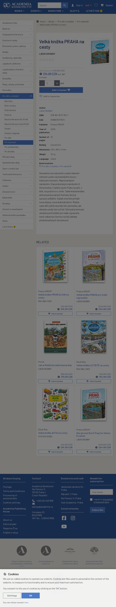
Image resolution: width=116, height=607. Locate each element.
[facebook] (64, 518)
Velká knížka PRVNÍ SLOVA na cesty (53, 296)
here (26, 602)
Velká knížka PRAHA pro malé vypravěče (91, 296)
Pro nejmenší (10, 142)
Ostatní (8, 128)
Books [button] (18, 10)
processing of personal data (103, 500)
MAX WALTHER (45, 301)
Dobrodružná (10, 110)
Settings (12, 595)
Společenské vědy (11, 162)
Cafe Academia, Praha (72, 502)
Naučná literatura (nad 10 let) (17, 124)
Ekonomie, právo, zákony (14, 46)
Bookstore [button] (54, 10)
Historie (8, 115)
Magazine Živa (10, 528)
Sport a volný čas (10, 168)
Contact (36, 478)
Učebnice (6, 180)
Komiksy (6, 203)
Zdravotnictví (8, 191)
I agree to (103, 500)
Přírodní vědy (8, 157)
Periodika (6, 90)
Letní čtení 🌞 (94, 10)
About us (7, 519)
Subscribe (97, 509)
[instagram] (73, 518)
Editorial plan (9, 524)
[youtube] (64, 526)
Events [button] (35, 10)
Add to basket (59, 90)
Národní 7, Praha (69, 494)
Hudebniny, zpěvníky (12, 58)
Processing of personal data (10, 497)
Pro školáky (10, 151)
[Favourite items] (96, 5)
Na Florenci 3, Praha (71, 498)
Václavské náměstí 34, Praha (72, 488)
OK (30, 595)
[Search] (64, 5)
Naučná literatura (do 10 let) (16, 119)
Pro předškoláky (12, 147)
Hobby (5, 52)
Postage (7, 486)
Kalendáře (7, 197)
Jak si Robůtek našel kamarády (55, 365)
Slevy (5, 221)
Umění (5, 186)
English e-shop (10, 532)
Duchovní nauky (9, 40)
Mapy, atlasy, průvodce (13, 84)
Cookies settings (11, 502)
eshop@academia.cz (42, 506)
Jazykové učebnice (11, 63)
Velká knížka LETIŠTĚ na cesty (92, 365)
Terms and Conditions (14, 491)
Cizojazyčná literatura (12, 34)
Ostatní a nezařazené (12, 209)
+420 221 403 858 (44, 500)
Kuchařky (6, 78)
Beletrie (6, 28)
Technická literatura (12, 174)
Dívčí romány (10, 105)
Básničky (8, 101)
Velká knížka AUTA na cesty (53, 432)
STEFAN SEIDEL (45, 436)
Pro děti (8, 138)
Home (42, 21)
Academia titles (9, 23)
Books (51, 21)
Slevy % (74, 10)
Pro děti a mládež (10, 96)
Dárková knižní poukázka (14, 215)
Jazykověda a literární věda (12, 71)
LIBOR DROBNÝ (47, 53)
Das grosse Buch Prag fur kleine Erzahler (93, 434)
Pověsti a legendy (12, 133)
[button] (88, 5)
